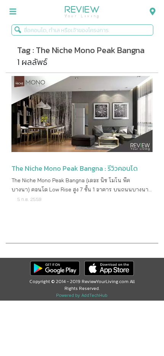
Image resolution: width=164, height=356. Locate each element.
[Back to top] (139, 331)
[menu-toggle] (13, 11)
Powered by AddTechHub (82, 295)
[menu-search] (150, 11)
